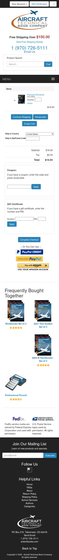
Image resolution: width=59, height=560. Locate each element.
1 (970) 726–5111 (30, 538)
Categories (29, 506)
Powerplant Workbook (35, 94)
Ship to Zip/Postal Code (15, 138)
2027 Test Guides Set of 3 (43, 325)
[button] (30, 103)
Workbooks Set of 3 (15, 323)
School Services (29, 500)
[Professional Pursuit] (16, 382)
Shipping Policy (29, 496)
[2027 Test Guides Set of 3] (43, 311)
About (29, 490)
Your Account (19, 4)
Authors (29, 503)
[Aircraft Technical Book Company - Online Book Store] (29, 20)
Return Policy (29, 493)
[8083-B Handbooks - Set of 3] (43, 345)
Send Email (29, 535)
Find (48, 64)
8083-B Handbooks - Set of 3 (43, 359)
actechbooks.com (29, 541)
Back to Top (29, 548)
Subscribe (50, 455)
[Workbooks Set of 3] (16, 311)
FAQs (29, 487)
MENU (7, 79)
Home (30, 484)
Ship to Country (12, 133)
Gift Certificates (39, 4)
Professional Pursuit (16, 395)
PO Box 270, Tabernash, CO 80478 (29, 532)
